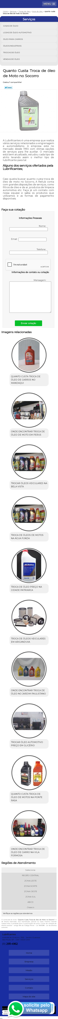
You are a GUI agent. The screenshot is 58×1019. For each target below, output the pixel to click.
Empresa (29, 961)
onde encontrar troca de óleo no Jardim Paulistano (28, 692)
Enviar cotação (28, 323)
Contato (29, 988)
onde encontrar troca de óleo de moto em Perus (28, 433)
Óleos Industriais (12, 46)
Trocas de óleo (11, 52)
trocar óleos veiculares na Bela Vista (29, 485)
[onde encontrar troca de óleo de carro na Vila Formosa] (29, 826)
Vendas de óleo (11, 59)
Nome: (43, 226)
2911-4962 (12, 943)
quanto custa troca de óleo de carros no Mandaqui (25, 379)
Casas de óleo (10, 26)
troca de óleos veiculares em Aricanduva (28, 640)
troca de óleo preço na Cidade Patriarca (26, 588)
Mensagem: (40, 280)
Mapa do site (29, 996)
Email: (14, 239)
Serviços (29, 19)
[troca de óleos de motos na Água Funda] (29, 512)
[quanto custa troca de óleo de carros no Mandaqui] (29, 354)
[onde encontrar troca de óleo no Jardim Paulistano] (29, 668)
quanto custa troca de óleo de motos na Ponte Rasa (26, 797)
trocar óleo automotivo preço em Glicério (27, 744)
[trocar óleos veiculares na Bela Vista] (29, 460)
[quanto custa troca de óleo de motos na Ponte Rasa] (29, 771)
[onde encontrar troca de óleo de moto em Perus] (29, 409)
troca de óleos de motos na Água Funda (27, 537)
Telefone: (42, 249)
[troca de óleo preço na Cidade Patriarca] (29, 564)
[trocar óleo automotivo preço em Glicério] (29, 719)
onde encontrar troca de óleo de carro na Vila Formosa (28, 852)
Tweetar (8, 87)
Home (29, 953)
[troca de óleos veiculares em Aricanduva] (29, 616)
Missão (29, 970)
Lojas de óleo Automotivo (17, 32)
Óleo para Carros (13, 39)
